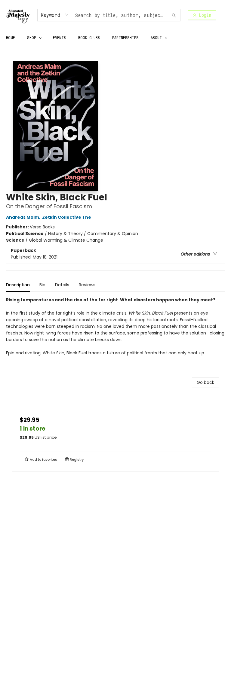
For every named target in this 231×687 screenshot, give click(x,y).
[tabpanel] (115, 333)
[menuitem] (10, 38)
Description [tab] (18, 285)
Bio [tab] (42, 285)
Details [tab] (62, 285)
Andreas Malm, (23, 217)
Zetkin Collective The (66, 217)
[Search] (174, 15)
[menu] (115, 38)
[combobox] (55, 14)
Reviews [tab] (87, 285)
